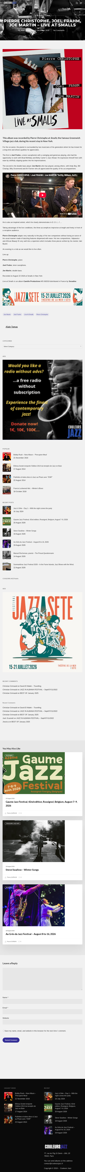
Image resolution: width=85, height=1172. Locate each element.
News (48, 15)
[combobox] (43, 346)
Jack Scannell (8, 718)
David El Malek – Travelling (30, 686)
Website (6, 1018)
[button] (81, 3)
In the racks (39, 15)
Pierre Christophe (42, 314)
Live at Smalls (28, 314)
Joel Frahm (17, 314)
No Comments (58, 30)
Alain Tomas (25, 30)
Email (5, 1008)
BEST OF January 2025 (29, 693)
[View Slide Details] (43, 296)
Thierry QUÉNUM (12, 813)
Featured (9, 755)
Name (5, 998)
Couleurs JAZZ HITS (12, 823)
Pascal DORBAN (11, 941)
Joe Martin (7, 314)
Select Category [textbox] (9, 346)
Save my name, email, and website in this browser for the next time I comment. (35, 1031)
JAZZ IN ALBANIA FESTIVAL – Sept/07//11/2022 (38, 690)
